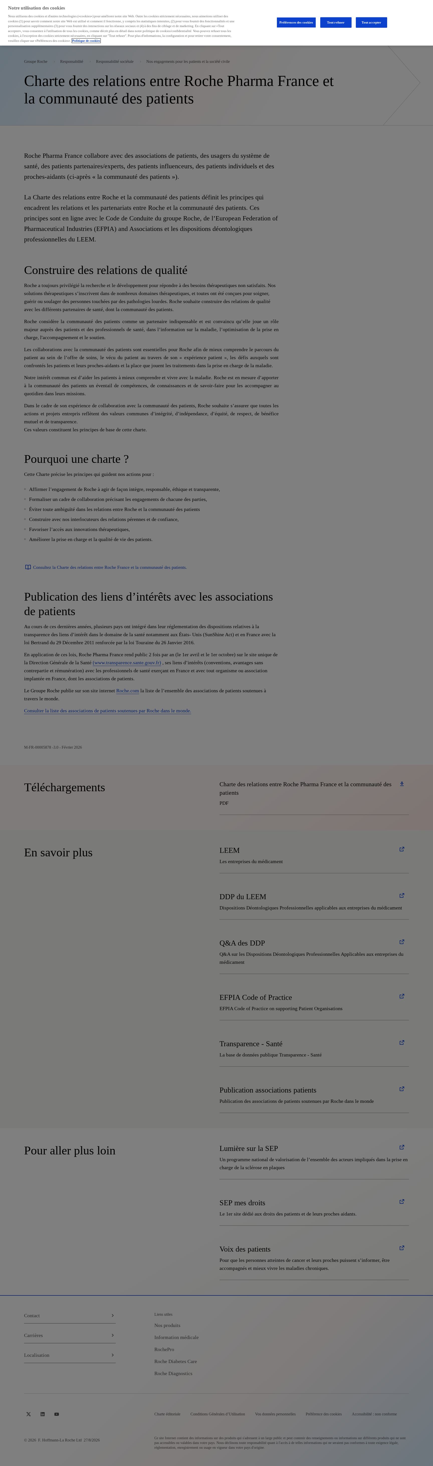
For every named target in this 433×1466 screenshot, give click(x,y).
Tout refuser (336, 22)
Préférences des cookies (296, 22)
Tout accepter (371, 22)
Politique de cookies (86, 41)
